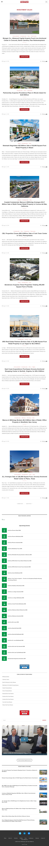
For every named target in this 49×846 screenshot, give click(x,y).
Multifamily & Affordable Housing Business (10, 685)
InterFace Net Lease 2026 (13, 622)
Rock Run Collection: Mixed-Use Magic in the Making (18, 753)
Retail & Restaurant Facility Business (9, 682)
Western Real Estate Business (7, 704)
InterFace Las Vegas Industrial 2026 (15, 591)
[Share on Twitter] (43, 61)
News (26, 838)
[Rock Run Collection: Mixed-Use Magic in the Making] (24, 740)
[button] (3, 740)
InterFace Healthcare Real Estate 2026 (16, 585)
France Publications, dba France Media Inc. (26, 841)
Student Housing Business (7, 687)
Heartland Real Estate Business (8, 693)
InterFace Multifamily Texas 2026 (15, 548)
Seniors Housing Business (7, 690)
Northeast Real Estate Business (8, 696)
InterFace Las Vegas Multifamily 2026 (16, 597)
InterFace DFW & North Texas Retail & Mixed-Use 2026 (19, 560)
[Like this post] (40, 61)
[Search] (46, 2)
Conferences (31, 838)
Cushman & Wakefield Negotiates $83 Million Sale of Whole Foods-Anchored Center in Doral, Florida (18, 794)
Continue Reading (24, 56)
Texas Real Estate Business (7, 702)
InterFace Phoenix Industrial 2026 (15, 542)
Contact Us (43, 838)
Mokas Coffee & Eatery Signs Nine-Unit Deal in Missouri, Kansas (16, 816)
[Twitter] (20, 833)
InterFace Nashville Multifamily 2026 (15, 634)
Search (44, 720)
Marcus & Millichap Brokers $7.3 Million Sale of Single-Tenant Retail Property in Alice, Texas (19, 809)
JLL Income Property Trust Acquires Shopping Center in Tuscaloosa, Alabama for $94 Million (19, 771)
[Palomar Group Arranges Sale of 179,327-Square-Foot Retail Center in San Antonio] (43, 779)
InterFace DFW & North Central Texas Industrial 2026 (19, 566)
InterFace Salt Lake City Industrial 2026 (16, 646)
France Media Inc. (24, 839)
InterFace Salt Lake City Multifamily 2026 (16, 652)
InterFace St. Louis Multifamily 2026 (15, 640)
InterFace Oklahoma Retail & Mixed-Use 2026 (17, 609)
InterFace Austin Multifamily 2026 (15, 572)
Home (5, 838)
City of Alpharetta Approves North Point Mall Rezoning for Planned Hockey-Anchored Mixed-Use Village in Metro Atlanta (18, 821)
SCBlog (21, 838)
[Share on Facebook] (42, 61)
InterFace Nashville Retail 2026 (14, 628)
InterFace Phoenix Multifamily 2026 (15, 536)
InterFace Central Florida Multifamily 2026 (17, 603)
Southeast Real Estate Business (8, 699)
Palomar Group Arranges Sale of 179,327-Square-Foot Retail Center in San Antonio (20, 777)
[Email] (29, 833)
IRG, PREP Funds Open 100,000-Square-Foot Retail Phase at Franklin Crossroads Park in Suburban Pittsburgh (19, 786)
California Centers (5, 679)
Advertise (37, 838)
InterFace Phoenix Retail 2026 (14, 530)
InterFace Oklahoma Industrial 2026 (15, 616)
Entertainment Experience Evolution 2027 (17, 658)
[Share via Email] (46, 61)
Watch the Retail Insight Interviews (24, 760)
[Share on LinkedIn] (45, 61)
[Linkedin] (24, 833)
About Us (10, 838)
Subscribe (16, 838)
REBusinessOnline (5, 676)
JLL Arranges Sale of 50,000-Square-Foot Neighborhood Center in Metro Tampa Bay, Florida (19, 801)
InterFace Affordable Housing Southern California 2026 (20, 554)
